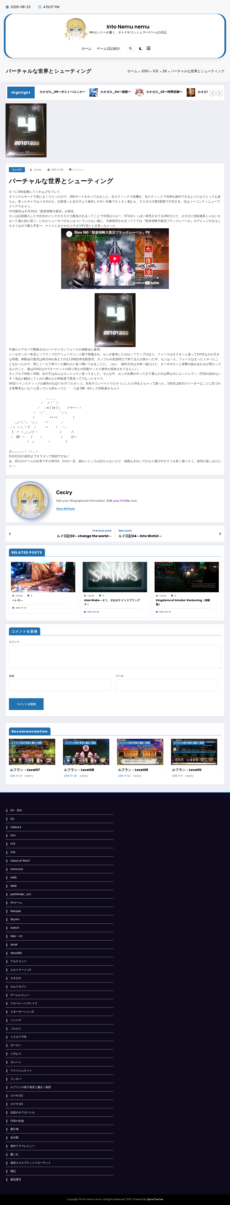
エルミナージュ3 (20, 970)
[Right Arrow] (219, 93)
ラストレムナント (21, 1070)
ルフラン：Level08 (25, 769)
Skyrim (14, 919)
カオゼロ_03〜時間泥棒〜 (140, 92)
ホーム (86, 48)
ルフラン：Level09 (79, 769)
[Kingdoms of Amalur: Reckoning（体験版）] (187, 577)
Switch (14, 928)
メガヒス (15, 1054)
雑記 (13, 1171)
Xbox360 (17, 169)
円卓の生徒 (17, 1121)
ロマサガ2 (16, 1096)
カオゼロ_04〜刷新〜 (91, 92)
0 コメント (79, 169)
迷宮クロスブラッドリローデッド (30, 1163)
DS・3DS (16, 810)
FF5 (12, 844)
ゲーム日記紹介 (108, 48)
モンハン (15, 1062)
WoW (14, 945)
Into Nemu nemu (128, 26)
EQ (12, 819)
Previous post (102, 530)
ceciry (37, 169)
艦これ (14, 1154)
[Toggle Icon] (148, 48)
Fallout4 (15, 827)
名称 (11, 676)
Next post (125, 530)
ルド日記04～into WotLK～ (140, 536)
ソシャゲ (15, 1020)
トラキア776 (18, 1037)
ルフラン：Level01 (186, 769)
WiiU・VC (16, 936)
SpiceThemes (155, 1199)
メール (120, 676)
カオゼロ (15, 978)
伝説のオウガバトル (22, 1112)
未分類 (14, 1137)
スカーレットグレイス (23, 1003)
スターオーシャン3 (22, 1012)
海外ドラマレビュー (22, 1146)
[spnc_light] (140, 48)
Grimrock (16, 869)
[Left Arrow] (213, 93)
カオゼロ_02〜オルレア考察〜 (194, 92)
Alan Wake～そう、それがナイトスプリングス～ (112, 602)
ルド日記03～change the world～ (84, 536)
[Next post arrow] (220, 533)
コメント (14, 642)
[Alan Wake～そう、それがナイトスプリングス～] (115, 577)
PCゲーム (16, 903)
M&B (13, 886)
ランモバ (15, 1079)
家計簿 (14, 1129)
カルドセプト (18, 986)
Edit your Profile (118, 500)
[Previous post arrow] (10, 533)
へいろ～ (17, 600)
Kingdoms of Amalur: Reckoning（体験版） (183, 602)
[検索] (130, 48)
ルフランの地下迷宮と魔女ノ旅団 (26, 742)
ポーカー (15, 1045)
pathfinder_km (20, 894)
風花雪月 (15, 1179)
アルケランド (18, 961)
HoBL (13, 877)
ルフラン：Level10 (132, 769)
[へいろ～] (43, 577)
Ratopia (15, 911)
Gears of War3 (20, 861)
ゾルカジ (15, 1028)
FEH (12, 835)
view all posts (65, 508)
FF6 (12, 852)
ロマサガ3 (16, 1104)
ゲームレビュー (19, 995)
